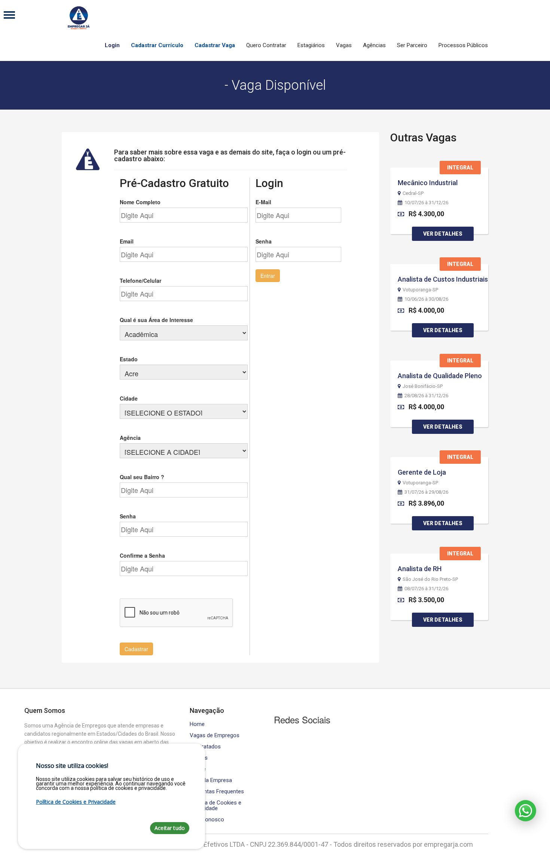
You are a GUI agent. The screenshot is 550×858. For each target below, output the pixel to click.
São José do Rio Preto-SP (430, 579)
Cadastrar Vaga (215, 45)
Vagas (344, 45)
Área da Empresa (211, 780)
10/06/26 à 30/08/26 (426, 299)
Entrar (267, 275)
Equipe (198, 769)
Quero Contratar (266, 45)
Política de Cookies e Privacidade (215, 805)
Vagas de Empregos (214, 735)
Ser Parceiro (412, 45)
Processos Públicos (463, 45)
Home (197, 724)
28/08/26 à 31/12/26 (426, 395)
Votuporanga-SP (420, 289)
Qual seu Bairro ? (142, 477)
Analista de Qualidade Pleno (440, 376)
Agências (374, 45)
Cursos (199, 758)
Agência (130, 437)
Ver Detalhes (442, 234)
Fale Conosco (207, 819)
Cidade (129, 398)
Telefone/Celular (140, 280)
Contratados (205, 747)
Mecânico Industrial (428, 183)
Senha (128, 516)
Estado (129, 359)
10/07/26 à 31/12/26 (426, 202)
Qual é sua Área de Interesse (156, 320)
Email (127, 241)
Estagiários (311, 45)
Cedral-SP (413, 193)
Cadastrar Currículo (157, 45)
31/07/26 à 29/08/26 (426, 492)
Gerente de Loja (422, 472)
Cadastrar (136, 649)
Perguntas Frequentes (217, 791)
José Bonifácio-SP (423, 386)
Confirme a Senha (142, 555)
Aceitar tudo (170, 827)
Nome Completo (140, 202)
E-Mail (263, 202)
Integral (460, 168)
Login (112, 45)
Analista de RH (419, 569)
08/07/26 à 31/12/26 (426, 588)
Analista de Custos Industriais (443, 279)
